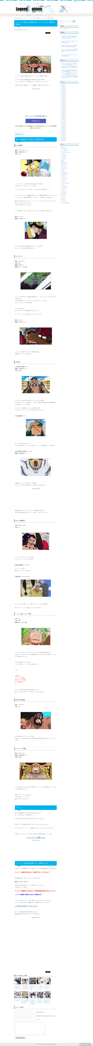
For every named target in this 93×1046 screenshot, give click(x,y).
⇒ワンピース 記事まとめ (35, 837)
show (21, 134)
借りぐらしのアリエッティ (66, 152)
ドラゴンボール (64, 155)
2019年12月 (64, 106)
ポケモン (63, 184)
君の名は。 (64, 165)
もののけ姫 (64, 171)
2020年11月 (64, 91)
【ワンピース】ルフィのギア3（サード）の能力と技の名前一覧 (40, 987)
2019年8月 (64, 112)
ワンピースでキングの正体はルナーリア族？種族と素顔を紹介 (17, 987)
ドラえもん (64, 179)
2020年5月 (64, 99)
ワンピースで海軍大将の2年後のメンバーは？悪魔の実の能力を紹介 (25, 987)
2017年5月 (64, 127)
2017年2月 (64, 132)
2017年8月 (64, 122)
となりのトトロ (64, 166)
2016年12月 (64, 135)
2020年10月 (64, 92)
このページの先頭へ (85, 1044)
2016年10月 (64, 138)
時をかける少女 (64, 186)
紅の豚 (63, 170)
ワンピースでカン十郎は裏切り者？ (17, 1000)
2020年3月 (64, 102)
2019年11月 (64, 107)
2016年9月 (64, 140)
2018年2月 (64, 117)
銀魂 (62, 160)
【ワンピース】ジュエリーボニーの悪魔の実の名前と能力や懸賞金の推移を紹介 (69, 46)
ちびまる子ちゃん (65, 178)
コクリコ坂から (64, 150)
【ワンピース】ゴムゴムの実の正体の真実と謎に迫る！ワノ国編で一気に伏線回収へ (32, 1001)
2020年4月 (64, 101)
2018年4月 (64, 114)
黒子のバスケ (64, 194)
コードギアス (64, 201)
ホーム (17, 15)
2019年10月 (64, 109)
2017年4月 (64, 129)
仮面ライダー (64, 147)
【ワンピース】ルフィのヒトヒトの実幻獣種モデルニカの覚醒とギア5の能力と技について (70, 50)
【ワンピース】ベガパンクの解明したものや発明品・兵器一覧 (69, 42)
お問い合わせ (28, 15)
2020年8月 (64, 96)
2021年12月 (64, 89)
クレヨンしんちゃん (65, 183)
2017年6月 (64, 125)
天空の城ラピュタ (65, 148)
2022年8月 (64, 88)
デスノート (64, 196)
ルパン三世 (64, 188)
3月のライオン (64, 189)
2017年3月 (64, 130)
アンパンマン (64, 181)
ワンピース (25, 29)
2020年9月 (64, 94)
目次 (22, 15)
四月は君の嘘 (64, 193)
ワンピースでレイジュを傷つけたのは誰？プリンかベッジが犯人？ (47, 987)
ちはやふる (64, 197)
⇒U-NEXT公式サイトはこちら (26, 906)
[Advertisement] (36, 45)
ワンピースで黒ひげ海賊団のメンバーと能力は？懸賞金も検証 (32, 987)
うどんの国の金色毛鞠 (66, 202)
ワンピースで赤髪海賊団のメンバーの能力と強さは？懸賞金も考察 (47, 1001)
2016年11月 (64, 137)
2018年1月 (64, 119)
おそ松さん (64, 199)
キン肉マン (64, 191)
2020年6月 (64, 97)
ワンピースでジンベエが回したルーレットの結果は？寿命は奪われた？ (40, 1001)
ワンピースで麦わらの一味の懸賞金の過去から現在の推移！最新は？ (25, 1001)
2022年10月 (64, 84)
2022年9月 (64, 86)
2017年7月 (64, 124)
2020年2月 (64, 104)
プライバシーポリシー (39, 15)
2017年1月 (64, 133)
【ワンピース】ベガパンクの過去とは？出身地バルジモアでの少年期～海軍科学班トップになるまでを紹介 (69, 37)
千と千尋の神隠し (65, 173)
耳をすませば (64, 168)
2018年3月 (64, 115)
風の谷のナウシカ (65, 163)
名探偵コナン (64, 158)
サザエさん (64, 176)
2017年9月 (64, 120)
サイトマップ (76, 1)
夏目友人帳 (64, 161)
